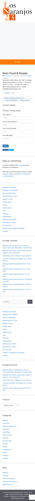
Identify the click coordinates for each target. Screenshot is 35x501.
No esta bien (7, 225)
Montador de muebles (10, 190)
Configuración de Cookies (18, 496)
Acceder (5, 475)
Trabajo (5, 231)
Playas (5, 205)
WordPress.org (8, 484)
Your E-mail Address (10, 121)
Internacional (7, 435)
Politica (5, 447)
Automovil (6, 423)
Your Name (7, 115)
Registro (5, 473)
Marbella (5, 438)
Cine (4, 211)
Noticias (5, 444)
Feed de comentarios (10, 481)
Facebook (5, 150)
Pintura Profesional (9, 193)
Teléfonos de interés (10, 219)
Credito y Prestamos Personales (13, 228)
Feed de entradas (9, 478)
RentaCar (6, 214)
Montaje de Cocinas (9, 187)
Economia (6, 429)
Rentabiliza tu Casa (9, 222)
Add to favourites (12, 100)
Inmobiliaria (6, 432)
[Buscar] (30, 302)
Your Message (8, 135)
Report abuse (24, 100)
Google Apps (7, 202)
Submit (6, 146)
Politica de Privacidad (16, 494)
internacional (7, 76)
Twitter (11, 150)
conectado (22, 165)
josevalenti (28, 76)
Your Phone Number (9, 128)
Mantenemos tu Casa (10, 196)
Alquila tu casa (8, 199)
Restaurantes (7, 208)
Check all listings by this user (14, 98)
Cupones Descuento (9, 426)
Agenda (5, 420)
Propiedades (7, 216)
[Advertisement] (17, 41)
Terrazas (5, 455)
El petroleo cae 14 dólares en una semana (17, 256)
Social (5, 452)
